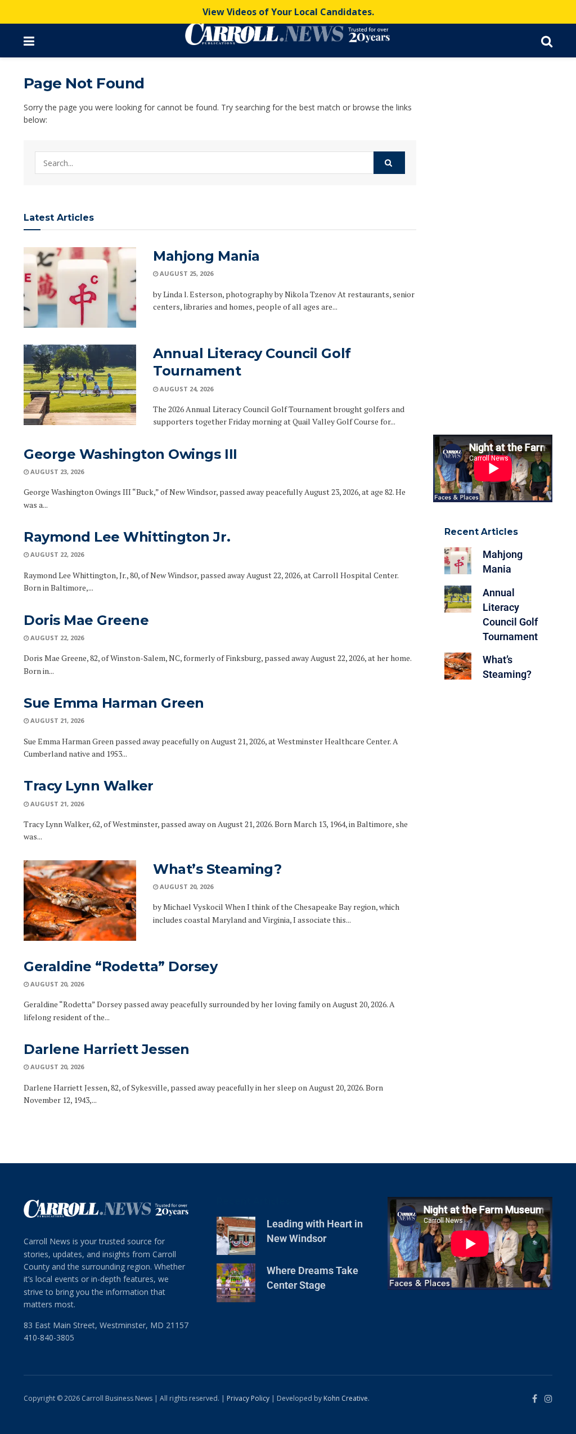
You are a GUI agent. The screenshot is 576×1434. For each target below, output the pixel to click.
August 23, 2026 (56, 471)
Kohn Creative (345, 1398)
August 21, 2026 (56, 720)
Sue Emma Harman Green (114, 703)
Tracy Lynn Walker (89, 786)
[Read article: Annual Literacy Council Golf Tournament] (80, 385)
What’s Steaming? (217, 869)
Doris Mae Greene (86, 620)
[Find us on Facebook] (534, 1398)
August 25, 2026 (185, 273)
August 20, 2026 (185, 886)
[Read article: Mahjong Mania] (80, 287)
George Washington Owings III (130, 454)
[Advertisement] (493, 243)
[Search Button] (546, 40)
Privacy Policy (248, 1398)
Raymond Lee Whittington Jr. (127, 537)
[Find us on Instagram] (548, 1398)
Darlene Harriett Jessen (107, 1049)
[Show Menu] (29, 40)
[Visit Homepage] (287, 34)
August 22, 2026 (56, 554)
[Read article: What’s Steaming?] (80, 900)
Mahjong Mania (206, 256)
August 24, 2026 (185, 389)
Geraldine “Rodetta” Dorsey (121, 966)
